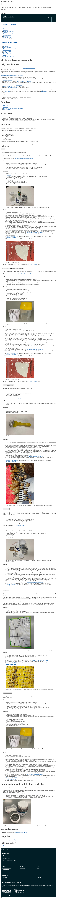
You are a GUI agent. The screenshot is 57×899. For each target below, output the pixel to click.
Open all (2, 148)
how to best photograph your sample (35, 232)
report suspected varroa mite (20, 832)
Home (4, 28)
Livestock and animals (8, 33)
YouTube (39, 877)
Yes (2, 13)
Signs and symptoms (7, 53)
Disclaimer (22, 866)
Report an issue (6, 858)
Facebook (5, 877)
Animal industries (7, 35)
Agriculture (5, 32)
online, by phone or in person (11, 839)
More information (7, 109)
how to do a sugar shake (19, 525)
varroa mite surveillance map (13, 87)
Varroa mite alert (7, 37)
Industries (5, 30)
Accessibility (22, 868)
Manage (5, 52)
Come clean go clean (8, 86)
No (4, 13)
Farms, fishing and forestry (9, 31)
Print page (6, 845)
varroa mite (7, 91)
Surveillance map (7, 51)
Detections (5, 46)
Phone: (9, 860)
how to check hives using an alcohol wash (24, 158)
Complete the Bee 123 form (12, 236)
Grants (4, 55)
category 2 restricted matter (29, 68)
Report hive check (7, 50)
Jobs (38, 868)
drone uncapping (17, 398)
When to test (6, 105)
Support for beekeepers (8, 56)
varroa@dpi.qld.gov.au (11, 237)
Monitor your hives (7, 80)
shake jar (9, 175)
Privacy (38, 866)
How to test (5, 107)
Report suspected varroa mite (9, 48)
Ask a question (6, 855)
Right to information (6, 868)
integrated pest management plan (24, 81)
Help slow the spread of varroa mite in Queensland (12, 75)
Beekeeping (6, 36)
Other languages (5, 869)
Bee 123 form (19, 85)
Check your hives (7, 47)
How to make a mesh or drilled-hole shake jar (13, 108)
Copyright (4, 866)
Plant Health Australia (32, 264)
